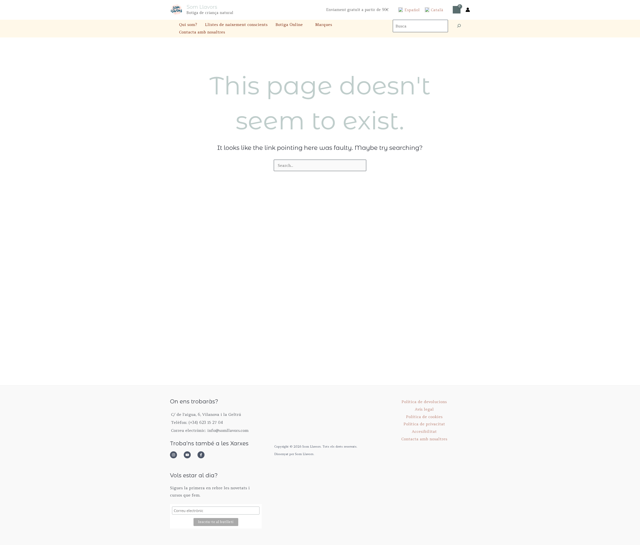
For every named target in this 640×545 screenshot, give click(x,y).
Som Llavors (201, 7)
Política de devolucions (424, 401)
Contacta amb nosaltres (202, 31)
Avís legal (424, 409)
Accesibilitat (424, 431)
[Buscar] (459, 26)
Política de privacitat (424, 423)
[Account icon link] (468, 9)
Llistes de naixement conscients (236, 24)
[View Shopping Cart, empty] (456, 9)
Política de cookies (424, 416)
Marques (323, 24)
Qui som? (188, 24)
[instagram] (176, 454)
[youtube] (190, 454)
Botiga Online (289, 24)
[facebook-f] (203, 454)
